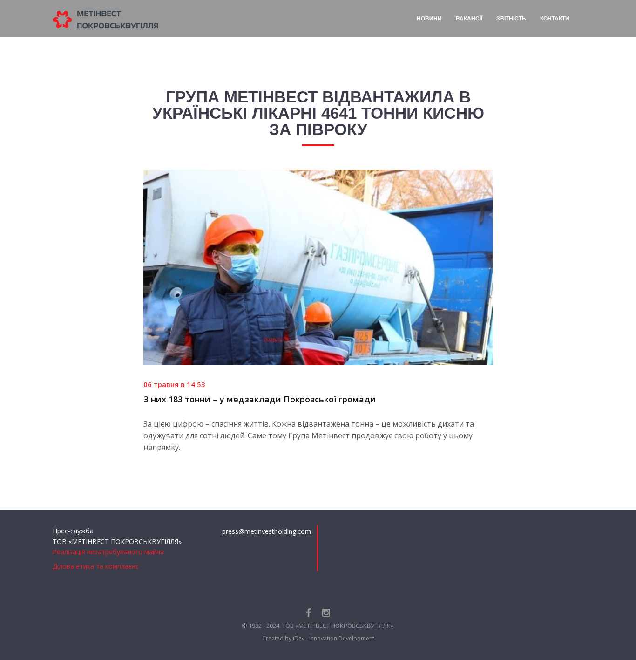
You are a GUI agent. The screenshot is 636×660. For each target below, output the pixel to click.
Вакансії (469, 18)
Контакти (554, 18)
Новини (429, 18)
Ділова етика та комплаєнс (96, 566)
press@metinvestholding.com (266, 531)
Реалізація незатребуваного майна (108, 551)
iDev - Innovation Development (333, 638)
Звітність (511, 18)
